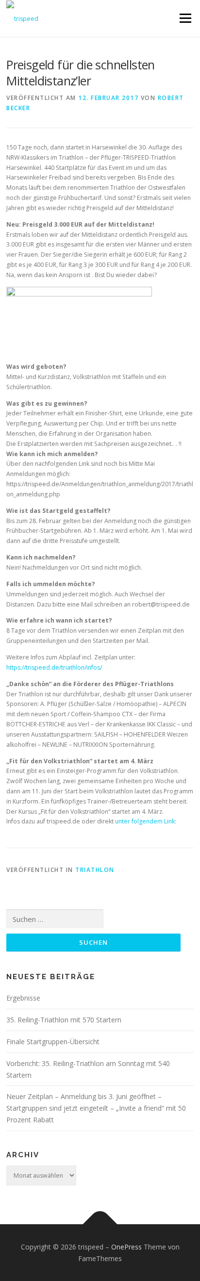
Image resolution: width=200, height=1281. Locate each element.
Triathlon (95, 870)
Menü (185, 18)
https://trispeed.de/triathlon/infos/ (54, 667)
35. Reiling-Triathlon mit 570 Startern (63, 1019)
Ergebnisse (23, 997)
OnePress (126, 1246)
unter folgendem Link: (145, 821)
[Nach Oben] (100, 1224)
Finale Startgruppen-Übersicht (53, 1041)
